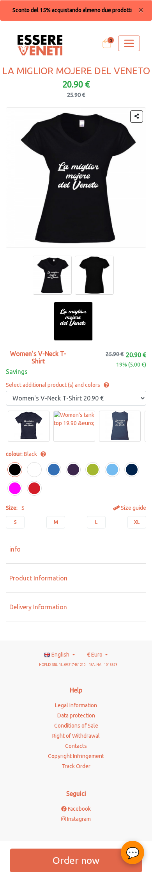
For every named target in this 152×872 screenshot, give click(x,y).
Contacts (76, 746)
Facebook (79, 809)
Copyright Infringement (76, 756)
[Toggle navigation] (129, 43)
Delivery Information (38, 606)
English (60, 654)
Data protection (76, 715)
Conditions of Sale (76, 726)
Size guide (133, 508)
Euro (95, 654)
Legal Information (76, 705)
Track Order (76, 766)
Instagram (78, 819)
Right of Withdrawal (76, 736)
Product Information (38, 578)
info (15, 549)
